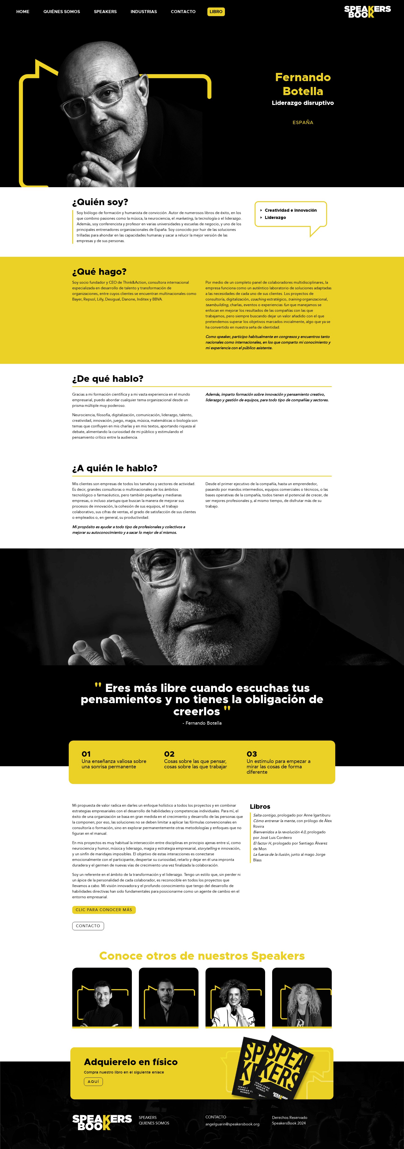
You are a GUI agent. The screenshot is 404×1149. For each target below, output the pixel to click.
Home (22, 11)
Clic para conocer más (104, 910)
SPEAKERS (148, 1117)
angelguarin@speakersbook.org (233, 1124)
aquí (93, 1081)
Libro (216, 11)
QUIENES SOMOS (154, 1123)
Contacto (183, 11)
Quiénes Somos (61, 11)
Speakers (105, 11)
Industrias (144, 11)
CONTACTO (88, 926)
